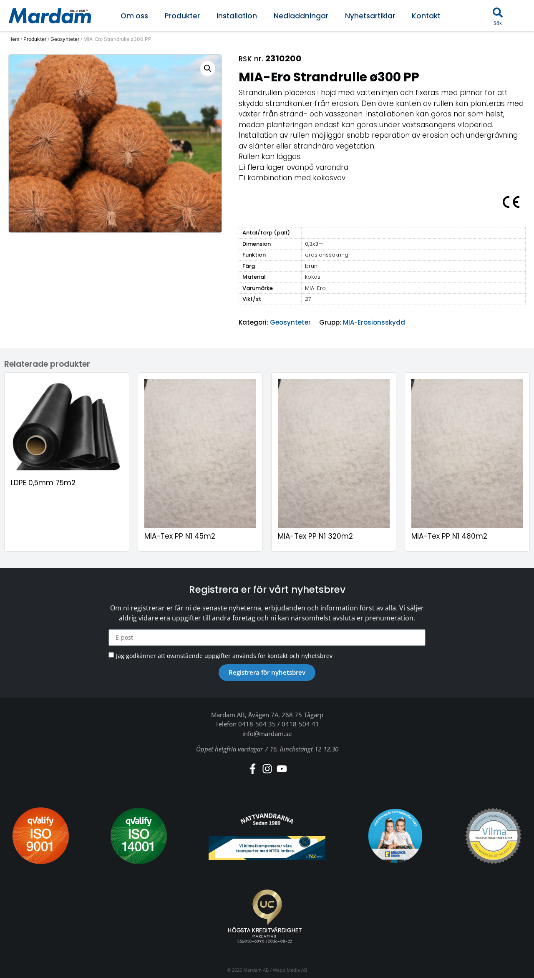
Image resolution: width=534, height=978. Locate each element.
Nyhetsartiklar (370, 16)
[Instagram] (267, 769)
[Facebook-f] (252, 769)
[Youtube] (282, 769)
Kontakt (426, 16)
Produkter (182, 16)
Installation (237, 16)
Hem (13, 39)
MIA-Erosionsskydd (374, 322)
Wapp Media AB (290, 970)
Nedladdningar (301, 16)
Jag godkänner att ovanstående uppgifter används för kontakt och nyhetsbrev (224, 655)
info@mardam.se (267, 733)
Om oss (134, 16)
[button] (498, 12)
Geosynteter (64, 39)
